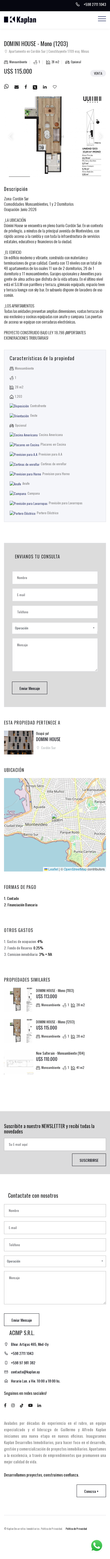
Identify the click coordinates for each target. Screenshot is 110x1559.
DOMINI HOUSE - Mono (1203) (55, 1021)
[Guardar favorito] (55, 86)
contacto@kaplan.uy (25, 1371)
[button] (54, 628)
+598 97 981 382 (23, 1362)
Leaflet (53, 869)
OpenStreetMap (75, 869)
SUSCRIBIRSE (89, 1160)
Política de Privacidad (76, 1529)
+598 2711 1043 (22, 1353)
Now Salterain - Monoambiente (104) (60, 1053)
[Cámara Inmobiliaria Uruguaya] (65, 1541)
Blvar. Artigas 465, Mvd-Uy (29, 1344)
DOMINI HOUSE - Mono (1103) (55, 990)
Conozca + (91, 1491)
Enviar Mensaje (29, 688)
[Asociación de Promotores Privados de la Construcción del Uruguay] (82, 1541)
